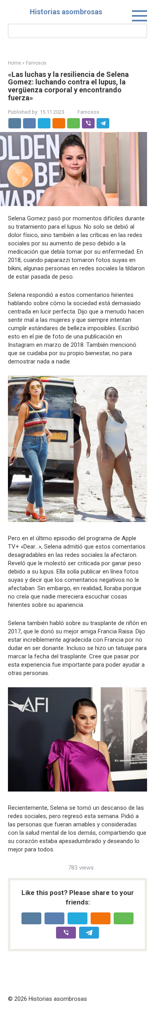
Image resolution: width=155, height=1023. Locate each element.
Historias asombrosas (66, 12)
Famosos (88, 112)
